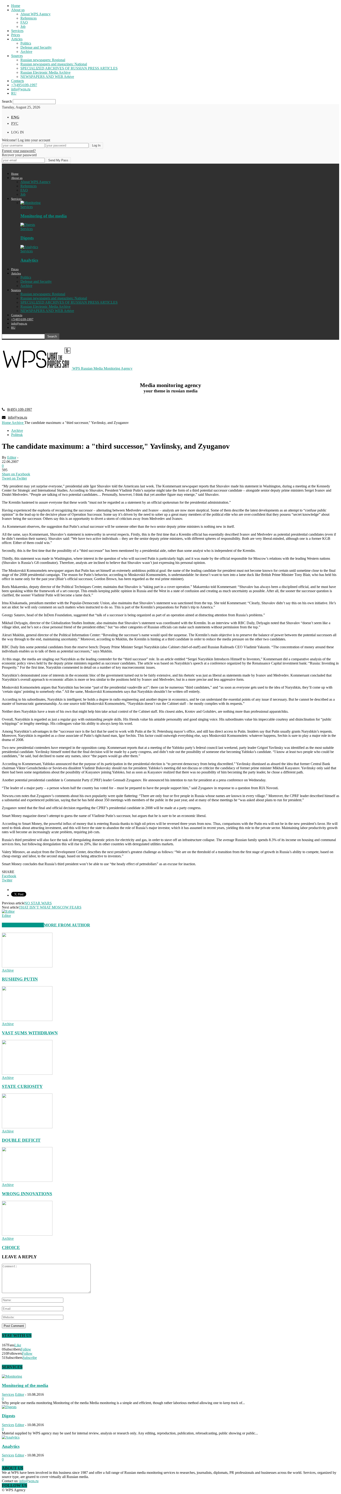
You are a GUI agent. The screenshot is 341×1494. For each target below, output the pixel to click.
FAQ (24, 22)
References (28, 18)
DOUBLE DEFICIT (21, 1140)
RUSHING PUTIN (20, 979)
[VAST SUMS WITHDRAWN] (27, 1020)
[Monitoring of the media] (30, 203)
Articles (17, 39)
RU (13, 93)
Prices (15, 35)
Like (17, 1345)
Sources (17, 56)
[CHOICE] (27, 1234)
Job (23, 27)
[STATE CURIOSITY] (27, 1073)
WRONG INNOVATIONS (27, 1193)
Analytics (29, 260)
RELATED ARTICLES (23, 925)
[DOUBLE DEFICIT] (27, 1127)
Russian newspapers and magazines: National (53, 64)
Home (15, 6)
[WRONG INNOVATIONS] (27, 1180)
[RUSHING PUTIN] (27, 966)
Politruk (17, 435)
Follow (26, 1349)
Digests (27, 237)
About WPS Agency (35, 14)
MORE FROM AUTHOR (67, 925)
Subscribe (30, 1358)
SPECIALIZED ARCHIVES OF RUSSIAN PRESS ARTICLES (69, 68)
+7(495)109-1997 (24, 85)
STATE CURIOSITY (22, 1086)
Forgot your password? (19, 151)
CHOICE (11, 1247)
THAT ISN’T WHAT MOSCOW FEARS (50, 907)
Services (17, 31)
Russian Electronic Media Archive (45, 72)
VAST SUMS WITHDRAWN (30, 1032)
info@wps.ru (20, 89)
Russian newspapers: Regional (42, 60)
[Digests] (27, 225)
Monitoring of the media (43, 215)
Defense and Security (36, 47)
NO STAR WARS (38, 903)
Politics (25, 43)
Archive (26, 52)
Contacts (17, 81)
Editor (11, 457)
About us (18, 10)
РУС (14, 123)
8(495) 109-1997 (19, 409)
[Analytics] (29, 247)
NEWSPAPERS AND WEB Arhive (47, 77)
